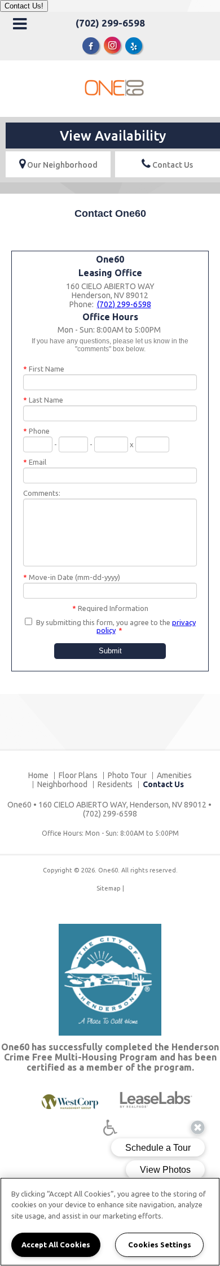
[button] (90, 45)
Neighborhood (62, 784)
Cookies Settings (159, 1244)
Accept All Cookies (55, 1244)
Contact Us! (24, 6)
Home (38, 775)
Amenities (174, 775)
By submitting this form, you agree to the (103, 622)
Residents (115, 784)
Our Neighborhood (61, 164)
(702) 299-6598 (110, 23)
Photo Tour (127, 775)
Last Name (43, 400)
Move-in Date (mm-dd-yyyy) (71, 577)
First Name (43, 369)
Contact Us (172, 164)
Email (34, 462)
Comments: (41, 493)
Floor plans (78, 775)
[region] (110, 1221)
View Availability (113, 135)
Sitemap (108, 888)
